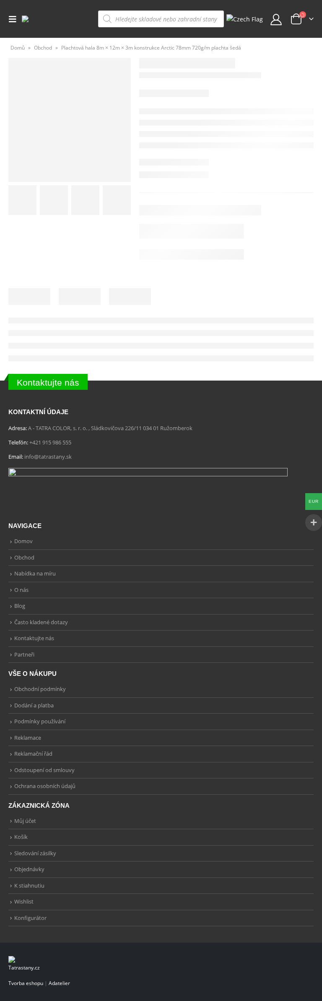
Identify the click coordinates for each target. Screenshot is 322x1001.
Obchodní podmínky (40, 689)
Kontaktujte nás (48, 382)
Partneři (24, 654)
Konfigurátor (30, 918)
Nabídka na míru (35, 573)
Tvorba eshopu (25, 983)
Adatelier (59, 983)
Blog (19, 606)
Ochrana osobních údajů (44, 786)
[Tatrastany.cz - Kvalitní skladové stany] (43, 19)
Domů (17, 47)
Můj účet (25, 821)
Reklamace (27, 737)
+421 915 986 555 (50, 442)
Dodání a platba (34, 705)
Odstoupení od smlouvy (44, 770)
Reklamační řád (33, 753)
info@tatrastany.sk (48, 456)
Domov (23, 541)
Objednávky (29, 869)
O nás (21, 590)
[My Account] (276, 19)
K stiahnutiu (29, 885)
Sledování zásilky (35, 853)
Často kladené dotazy (41, 622)
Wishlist (24, 901)
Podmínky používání (39, 721)
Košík (21, 837)
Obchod (43, 47)
